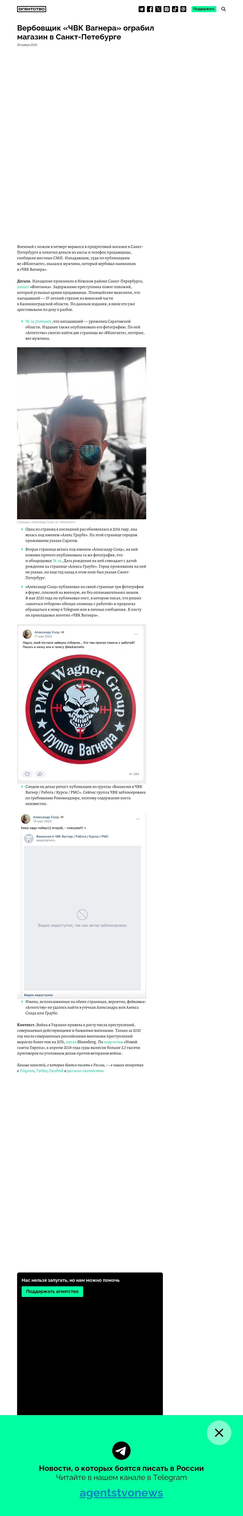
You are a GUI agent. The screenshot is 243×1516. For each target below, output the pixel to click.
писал (71, 1042)
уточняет (43, 321)
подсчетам (113, 1042)
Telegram (27, 1071)
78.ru (29, 321)
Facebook (56, 1071)
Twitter (41, 1071)
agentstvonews (121, 1492)
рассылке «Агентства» (85, 1071)
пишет (23, 287)
